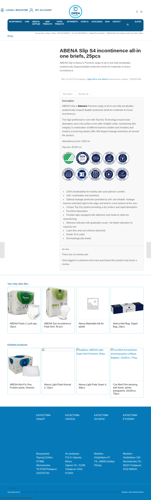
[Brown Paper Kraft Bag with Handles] (2, 250)
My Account (43, 10)
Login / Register (17, 10)
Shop (10, 36)
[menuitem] (15, 10)
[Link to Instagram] (141, 11)
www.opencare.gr (14, 492)
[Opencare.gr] (75, 11)
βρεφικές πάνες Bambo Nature (133, 492)
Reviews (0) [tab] (83, 94)
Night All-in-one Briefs (97, 79)
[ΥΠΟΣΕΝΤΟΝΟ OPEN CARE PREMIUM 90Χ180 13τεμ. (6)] (148, 250)
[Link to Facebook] (137, 11)
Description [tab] (67, 94)
